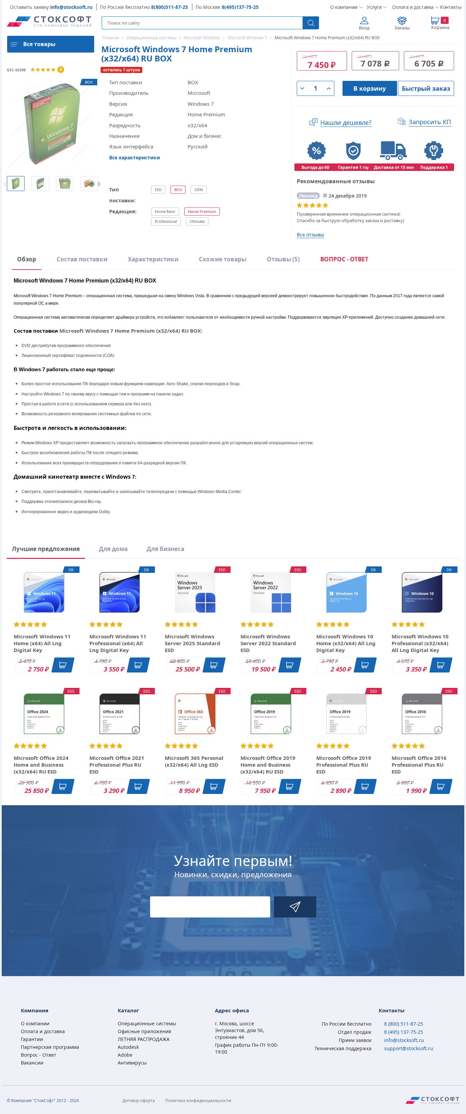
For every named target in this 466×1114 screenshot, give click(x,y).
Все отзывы (310, 234)
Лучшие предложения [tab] (46, 549)
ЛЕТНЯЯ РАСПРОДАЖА (144, 1039)
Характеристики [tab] (153, 259)
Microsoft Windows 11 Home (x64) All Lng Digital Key (42, 643)
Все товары (39, 44)
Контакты (449, 7)
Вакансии (32, 1062)
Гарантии (32, 1039)
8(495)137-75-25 (240, 7)
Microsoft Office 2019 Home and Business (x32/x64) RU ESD (268, 764)
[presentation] (344, 260)
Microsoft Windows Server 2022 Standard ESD (268, 643)
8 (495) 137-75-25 (403, 1032)
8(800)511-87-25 (169, 7)
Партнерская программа (50, 1047)
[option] (15, 183)
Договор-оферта (138, 1100)
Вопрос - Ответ (38, 1055)
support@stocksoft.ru (408, 1048)
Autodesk (128, 1047)
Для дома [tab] (113, 549)
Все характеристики (134, 157)
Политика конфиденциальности (198, 1100)
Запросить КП (430, 122)
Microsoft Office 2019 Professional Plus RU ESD (343, 764)
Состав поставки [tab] (82, 259)
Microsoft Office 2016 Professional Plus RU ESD (419, 764)
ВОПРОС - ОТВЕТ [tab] (344, 259)
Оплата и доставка (410, 7)
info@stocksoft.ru (71, 7)
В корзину (369, 88)
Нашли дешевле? (346, 122)
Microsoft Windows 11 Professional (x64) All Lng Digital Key (117, 643)
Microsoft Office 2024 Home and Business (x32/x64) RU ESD (41, 764)
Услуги (374, 7)
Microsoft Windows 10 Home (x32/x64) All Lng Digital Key (346, 643)
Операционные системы (147, 1023)
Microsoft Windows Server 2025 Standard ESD (192, 643)
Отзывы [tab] (283, 259)
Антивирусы (132, 1062)
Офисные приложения (144, 1031)
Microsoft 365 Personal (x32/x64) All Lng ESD (194, 761)
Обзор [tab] (26, 259)
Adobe (125, 1055)
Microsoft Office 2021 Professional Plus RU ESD (116, 764)
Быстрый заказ (426, 88)
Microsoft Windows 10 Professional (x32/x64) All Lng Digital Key (420, 643)
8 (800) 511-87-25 (403, 1024)
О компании (343, 7)
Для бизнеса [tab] (165, 549)
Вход (364, 28)
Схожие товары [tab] (222, 259)
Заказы (402, 28)
